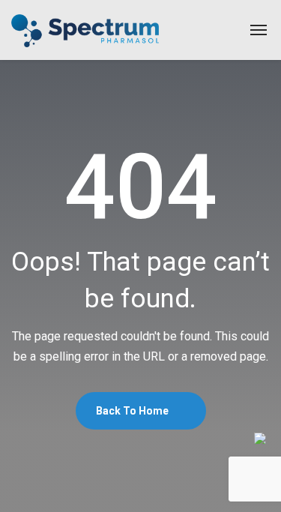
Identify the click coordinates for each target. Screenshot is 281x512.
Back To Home (133, 411)
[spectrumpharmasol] (85, 29)
